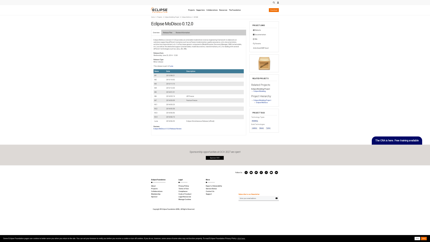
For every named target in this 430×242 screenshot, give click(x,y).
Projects (191, 10)
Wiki (255, 39)
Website (258, 30)
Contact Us (210, 191)
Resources (223, 10)
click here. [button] (241, 238)
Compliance (182, 191)
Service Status (211, 189)
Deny (417, 238)
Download (273, 10)
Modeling (255, 121)
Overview (156, 32)
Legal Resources (184, 197)
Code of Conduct (184, 194)
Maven (262, 128)
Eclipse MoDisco (187, 17)
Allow (424, 238)
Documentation (260, 35)
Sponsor (154, 197)
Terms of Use (183, 189)
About (153, 186)
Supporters (200, 10)
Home (153, 17)
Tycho (268, 128)
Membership (155, 194)
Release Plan (167, 32)
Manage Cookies (184, 199)
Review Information (183, 32)
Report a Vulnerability (214, 186)
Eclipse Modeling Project (172, 17)
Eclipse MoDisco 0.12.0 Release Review (168, 129)
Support (209, 194)
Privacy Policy (183, 186)
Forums (258, 43)
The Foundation (235, 10)
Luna (171, 66)
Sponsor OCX (214, 158)
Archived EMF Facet (261, 48)
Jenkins (254, 128)
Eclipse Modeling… (260, 91)
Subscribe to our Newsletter (249, 194)
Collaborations (212, 10)
